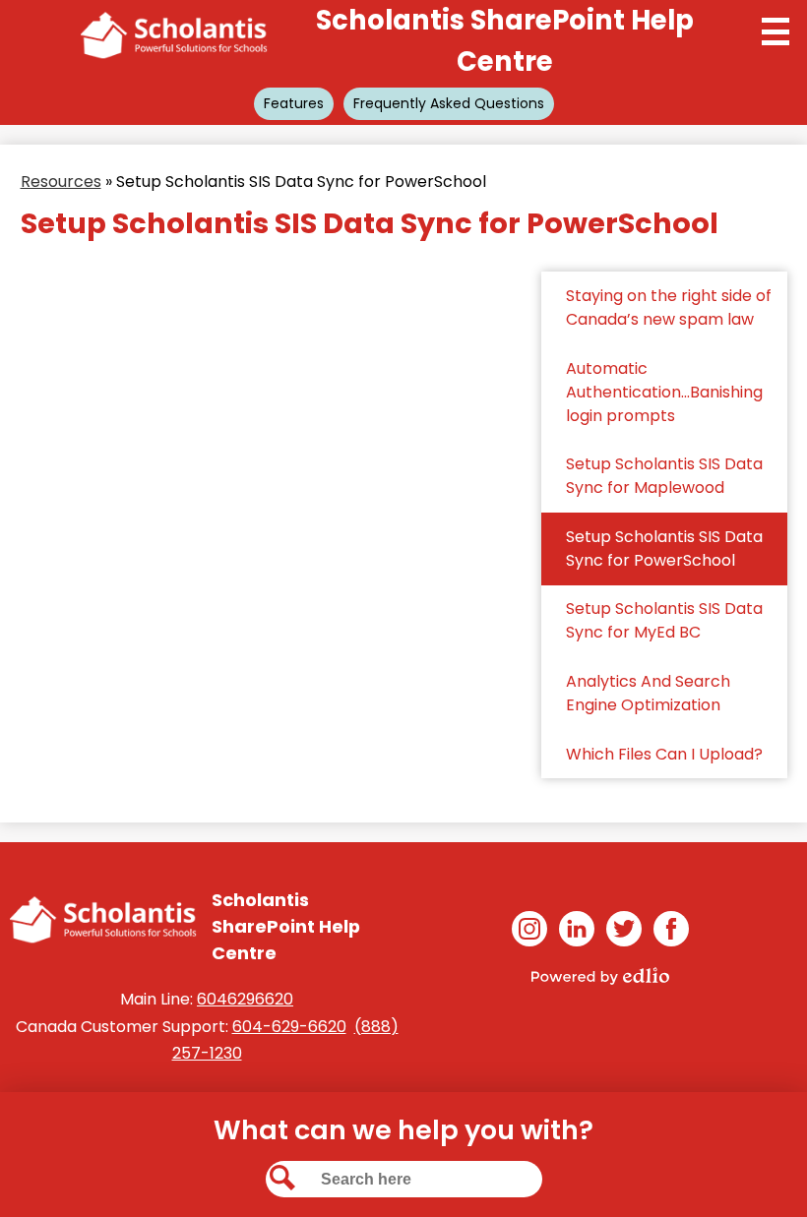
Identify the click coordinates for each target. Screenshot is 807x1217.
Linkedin (576, 928)
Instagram (529, 928)
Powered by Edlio (600, 976)
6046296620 (245, 999)
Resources (61, 181)
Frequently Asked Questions (448, 103)
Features (294, 103)
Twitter (624, 928)
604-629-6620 (289, 1026)
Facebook (671, 928)
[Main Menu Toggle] (775, 31)
